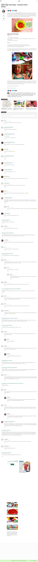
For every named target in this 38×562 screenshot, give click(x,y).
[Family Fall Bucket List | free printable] (6, 103)
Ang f (5, 303)
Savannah (5, 226)
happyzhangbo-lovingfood (8, 127)
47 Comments (3, 16)
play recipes (31, 95)
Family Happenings (3, 107)
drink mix (9, 94)
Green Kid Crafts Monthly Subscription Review (9, 367)
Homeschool (14, 107)
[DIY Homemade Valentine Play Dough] (31, 103)
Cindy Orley (6, 239)
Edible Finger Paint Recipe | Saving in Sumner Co (10, 318)
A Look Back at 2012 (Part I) (6, 430)
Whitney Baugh (8, 8)
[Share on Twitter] (12, 11)
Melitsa (5, 190)
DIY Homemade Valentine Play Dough (31, 108)
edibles (35, 94)
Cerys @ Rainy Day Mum (8, 197)
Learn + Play (2, 3)
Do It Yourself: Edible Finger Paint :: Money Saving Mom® (11, 288)
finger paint (9, 95)
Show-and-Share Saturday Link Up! (7, 253)
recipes (20, 96)
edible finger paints (30, 94)
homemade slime (27, 13)
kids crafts (22, 95)
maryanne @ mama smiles (8, 162)
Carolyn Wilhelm (7, 213)
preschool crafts (14, 96)
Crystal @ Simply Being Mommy (9, 133)
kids (19, 95)
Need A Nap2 (6, 310)
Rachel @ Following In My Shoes (9, 142)
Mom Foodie (6, 149)
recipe (17, 96)
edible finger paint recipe (19, 94)
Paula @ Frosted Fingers (8, 169)
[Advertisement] (24, 495)
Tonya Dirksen (6, 183)
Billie (5, 120)
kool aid (25, 95)
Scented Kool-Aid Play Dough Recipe (8, 232)
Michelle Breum (6, 176)
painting (28, 95)
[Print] (16, 11)
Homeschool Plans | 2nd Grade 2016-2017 (18, 109)
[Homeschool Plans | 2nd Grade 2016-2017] (19, 103)
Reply (5, 130)
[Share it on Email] (14, 11)
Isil (4, 246)
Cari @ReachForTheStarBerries (9, 421)
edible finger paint (13, 94)
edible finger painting (25, 94)
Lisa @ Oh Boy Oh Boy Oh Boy (9, 155)
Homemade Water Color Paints (7, 360)
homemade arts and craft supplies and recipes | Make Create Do (12, 383)
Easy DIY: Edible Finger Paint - (7, 452)
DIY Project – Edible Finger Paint (7, 325)
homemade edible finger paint (14, 95)
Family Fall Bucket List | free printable (6, 108)
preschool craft (9, 96)
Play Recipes (6, 3)
